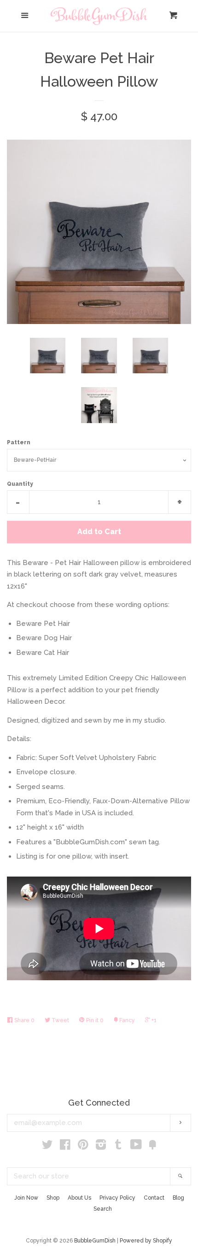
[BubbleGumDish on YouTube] (136, 1146)
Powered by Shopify (146, 1240)
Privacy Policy (117, 1198)
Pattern (18, 442)
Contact (154, 1198)
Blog (178, 1198)
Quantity (20, 484)
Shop (53, 1198)
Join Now (26, 1198)
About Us (79, 1198)
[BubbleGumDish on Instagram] (100, 1146)
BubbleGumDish (95, 1240)
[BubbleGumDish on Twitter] (47, 1146)
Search (102, 1209)
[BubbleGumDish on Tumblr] (118, 1146)
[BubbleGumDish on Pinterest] (83, 1146)
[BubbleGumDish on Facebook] (65, 1146)
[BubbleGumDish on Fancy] (152, 1146)
